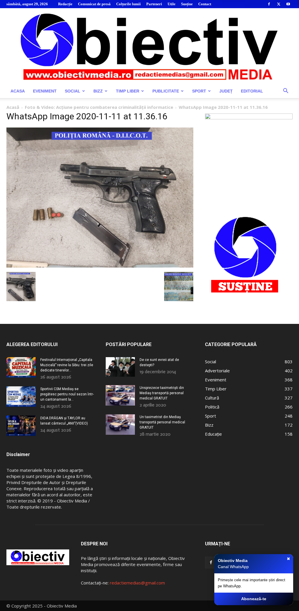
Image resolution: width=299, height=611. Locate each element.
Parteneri (154, 4)
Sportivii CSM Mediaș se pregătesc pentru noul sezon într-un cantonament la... (67, 394)
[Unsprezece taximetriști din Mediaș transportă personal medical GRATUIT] (120, 395)
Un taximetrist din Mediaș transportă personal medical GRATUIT (162, 422)
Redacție (65, 4)
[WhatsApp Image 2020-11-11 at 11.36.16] (99, 265)
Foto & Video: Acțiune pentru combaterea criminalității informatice (99, 107)
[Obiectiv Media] (149, 46)
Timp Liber (127, 91)
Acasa (18, 91)
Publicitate (165, 91)
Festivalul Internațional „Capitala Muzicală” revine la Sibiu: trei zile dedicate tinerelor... (66, 365)
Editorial (252, 91)
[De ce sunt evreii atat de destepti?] (120, 367)
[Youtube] (288, 4)
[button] (286, 91)
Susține (187, 4)
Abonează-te (253, 598)
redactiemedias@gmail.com (137, 583)
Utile (171, 4)
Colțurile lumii (128, 4)
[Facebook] (269, 4)
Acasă (12, 107)
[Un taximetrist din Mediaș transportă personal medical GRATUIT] (120, 424)
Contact (204, 4)
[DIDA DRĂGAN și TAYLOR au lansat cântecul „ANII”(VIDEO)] (21, 426)
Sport (199, 91)
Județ (226, 91)
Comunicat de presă (94, 4)
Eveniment (45, 91)
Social (72, 91)
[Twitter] (278, 4)
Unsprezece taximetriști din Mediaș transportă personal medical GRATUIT (162, 393)
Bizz (98, 91)
